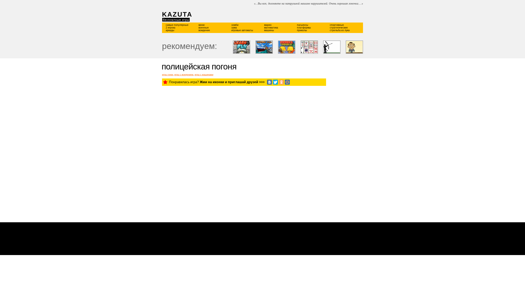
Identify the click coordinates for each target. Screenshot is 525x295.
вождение (204, 30)
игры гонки (167, 74)
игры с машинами (204, 74)
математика (271, 27)
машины (269, 30)
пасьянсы (302, 25)
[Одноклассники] (281, 82)
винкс (202, 25)
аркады (170, 30)
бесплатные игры (176, 19)
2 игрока (170, 27)
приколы (302, 30)
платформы (304, 27)
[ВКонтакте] (269, 82)
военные (204, 27)
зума (234, 27)
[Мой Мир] (287, 82)
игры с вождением (183, 74)
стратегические (339, 27)
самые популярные (177, 25)
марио (268, 25)
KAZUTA (177, 14)
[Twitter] (275, 82)
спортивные (337, 25)
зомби (235, 25)
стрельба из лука (340, 30)
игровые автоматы (242, 30)
